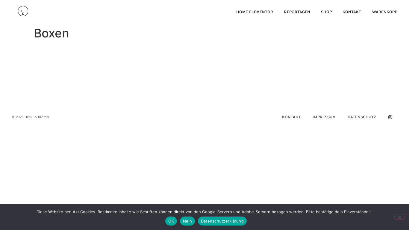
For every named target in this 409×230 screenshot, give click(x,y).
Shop (326, 12)
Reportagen (297, 12)
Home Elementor (254, 12)
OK (171, 221)
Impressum (324, 117)
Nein (187, 221)
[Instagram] (390, 117)
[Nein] (399, 217)
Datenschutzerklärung (222, 221)
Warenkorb (385, 12)
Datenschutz (362, 117)
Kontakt (352, 12)
